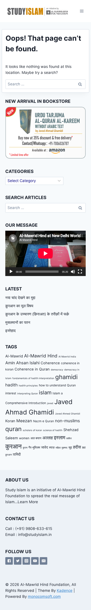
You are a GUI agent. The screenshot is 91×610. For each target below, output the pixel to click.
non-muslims (67, 420)
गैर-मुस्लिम (34, 447)
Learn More (28, 502)
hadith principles (28, 385)
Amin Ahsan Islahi (22, 362)
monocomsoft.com (44, 596)
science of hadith (52, 430)
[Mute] (73, 271)
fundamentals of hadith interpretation (33, 378)
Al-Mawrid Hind (40, 356)
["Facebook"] (9, 561)
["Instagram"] (26, 561)
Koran (10, 421)
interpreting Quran (27, 393)
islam (45, 392)
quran (13, 429)
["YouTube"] (35, 561)
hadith (11, 384)
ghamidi (66, 377)
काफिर (69, 438)
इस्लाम (59, 437)
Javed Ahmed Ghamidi (67, 413)
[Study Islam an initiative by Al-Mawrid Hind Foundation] (37, 11)
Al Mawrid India (67, 356)
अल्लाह (47, 437)
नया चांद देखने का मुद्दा (20, 297)
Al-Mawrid (14, 356)
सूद (70, 447)
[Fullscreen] (80, 271)
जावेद (44, 447)
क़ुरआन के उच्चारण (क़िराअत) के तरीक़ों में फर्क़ (37, 314)
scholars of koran (32, 430)
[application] (45, 253)
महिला (58, 447)
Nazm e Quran (43, 421)
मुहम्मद (64, 447)
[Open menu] (82, 11)
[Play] (11, 271)
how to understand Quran (57, 385)
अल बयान (35, 438)
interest (10, 393)
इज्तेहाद (10, 330)
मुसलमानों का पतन (17, 322)
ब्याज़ (52, 447)
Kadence (64, 590)
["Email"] (43, 561)
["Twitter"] (17, 561)
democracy (57, 369)
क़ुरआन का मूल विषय (19, 306)
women (24, 438)
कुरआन (13, 446)
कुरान (25, 447)
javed (50, 403)
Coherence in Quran (32, 369)
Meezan (24, 420)
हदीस (77, 447)
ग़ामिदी (17, 454)
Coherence (50, 363)
